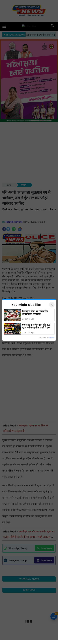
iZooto (51, 338)
